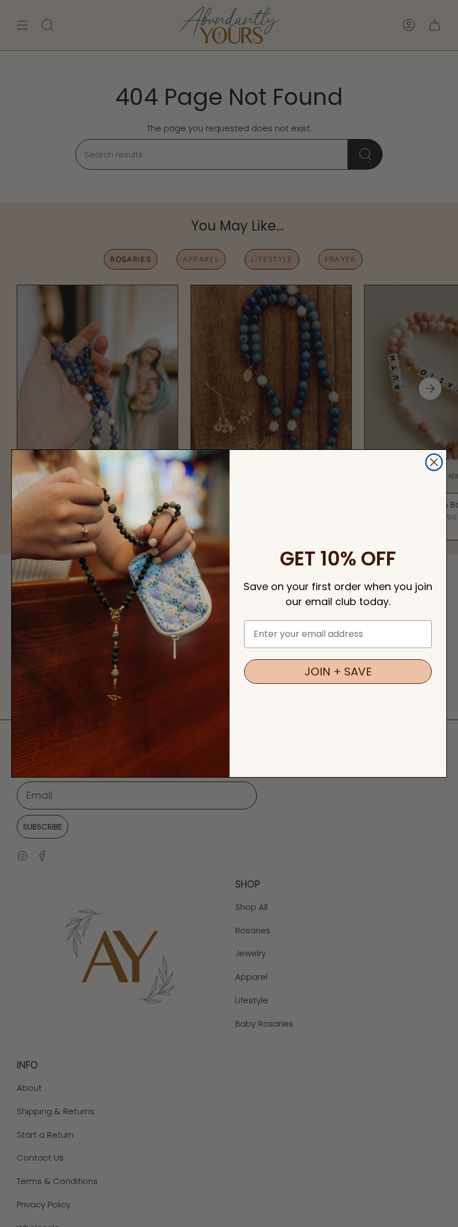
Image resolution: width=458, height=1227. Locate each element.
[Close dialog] (434, 462)
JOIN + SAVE (338, 671)
